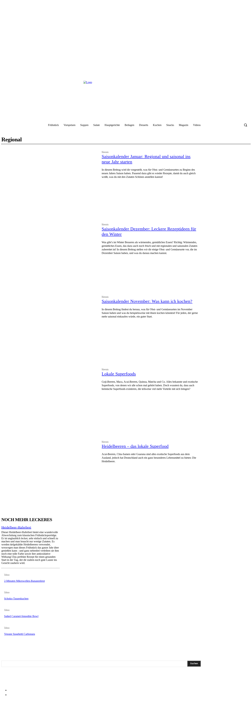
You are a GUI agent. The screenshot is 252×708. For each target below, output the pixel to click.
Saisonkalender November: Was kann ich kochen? (147, 301)
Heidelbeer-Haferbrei (16, 527)
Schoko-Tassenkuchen (16, 598)
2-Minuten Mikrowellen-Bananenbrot (24, 580)
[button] (245, 125)
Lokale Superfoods (119, 373)
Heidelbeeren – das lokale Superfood (135, 446)
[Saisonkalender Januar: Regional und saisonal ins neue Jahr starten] (49, 182)
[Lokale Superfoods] (49, 399)
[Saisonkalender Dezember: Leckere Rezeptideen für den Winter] (49, 254)
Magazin (105, 152)
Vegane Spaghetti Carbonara (19, 634)
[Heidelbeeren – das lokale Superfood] (49, 472)
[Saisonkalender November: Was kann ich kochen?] (49, 327)
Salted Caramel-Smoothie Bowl (21, 616)
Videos (6, 575)
